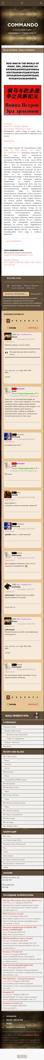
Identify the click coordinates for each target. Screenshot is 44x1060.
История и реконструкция (14, 859)
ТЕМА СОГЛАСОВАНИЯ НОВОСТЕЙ (18, 965)
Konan (14, 337)
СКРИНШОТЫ (15, 241)
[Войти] (41, 3)
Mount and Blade (10, 50)
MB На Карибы (9, 783)
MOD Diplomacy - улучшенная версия (18, 979)
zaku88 (15, 495)
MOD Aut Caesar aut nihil (13, 914)
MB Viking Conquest (11, 810)
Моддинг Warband (11, 742)
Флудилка (7, 746)
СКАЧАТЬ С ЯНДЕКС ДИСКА (16, 126)
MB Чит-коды (8, 822)
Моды (6, 760)
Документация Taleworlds (17, 734)
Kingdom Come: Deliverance (14, 844)
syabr (14, 391)
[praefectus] (7, 584)
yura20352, (7, 981)
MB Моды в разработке (12, 814)
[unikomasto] (7, 552)
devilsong (16, 437)
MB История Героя (11, 787)
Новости (7, 764)
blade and (31, 288)
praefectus (16, 587)
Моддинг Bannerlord (12, 731)
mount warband (17, 288)
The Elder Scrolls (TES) (12, 840)
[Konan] (7, 333)
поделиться (9, 341)
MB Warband (8, 772)
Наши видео (8, 856)
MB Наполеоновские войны (14, 803)
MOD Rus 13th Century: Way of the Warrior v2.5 (22, 900)
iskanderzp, (7, 994)
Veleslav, (6, 941)
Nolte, (5, 967)
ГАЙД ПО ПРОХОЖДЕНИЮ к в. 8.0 (18, 255)
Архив (5, 867)
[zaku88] (7, 492)
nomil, (5, 932)
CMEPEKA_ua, (8, 903)
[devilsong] (7, 434)
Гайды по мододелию (15, 738)
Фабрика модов (9, 727)
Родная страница (11, 260)
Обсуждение (9, 141)
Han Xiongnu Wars (10, 826)
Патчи (7, 768)
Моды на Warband (26, 50)
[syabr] (7, 388)
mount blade (16, 285)
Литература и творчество (14, 863)
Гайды (5, 852)
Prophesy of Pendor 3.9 (12, 952)
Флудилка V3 (8, 992)
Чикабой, (6, 954)
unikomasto (16, 555)
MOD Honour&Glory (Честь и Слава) (18, 938)
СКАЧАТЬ (8, 124)
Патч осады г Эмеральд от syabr (17, 129)
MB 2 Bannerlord (9, 756)
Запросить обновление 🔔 (16, 294)
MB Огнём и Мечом (11, 795)
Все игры (7, 836)
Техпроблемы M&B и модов (15, 780)
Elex (4, 848)
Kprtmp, (6, 916)
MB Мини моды (9, 818)
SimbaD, (6, 1005)
